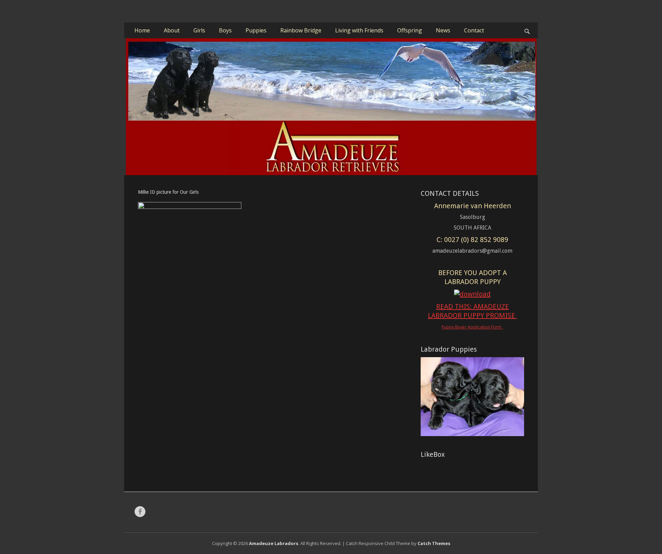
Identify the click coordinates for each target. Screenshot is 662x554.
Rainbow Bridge (300, 30)
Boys (225, 30)
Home (142, 30)
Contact (474, 30)
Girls (199, 30)
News (443, 30)
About (172, 30)
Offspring (409, 30)
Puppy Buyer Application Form (472, 327)
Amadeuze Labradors (273, 543)
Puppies (256, 30)
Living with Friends (359, 30)
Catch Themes (434, 543)
